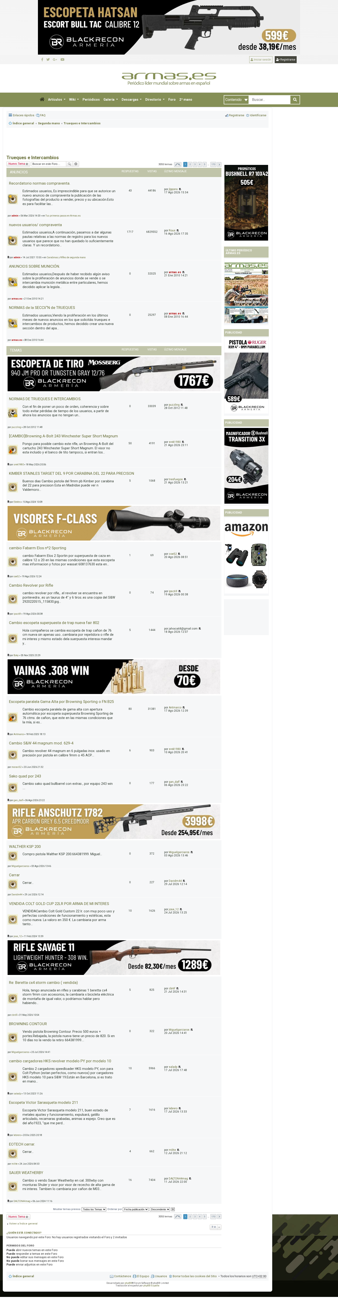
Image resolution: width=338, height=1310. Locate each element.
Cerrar (14, 875)
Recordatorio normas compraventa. (39, 183)
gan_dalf (174, 781)
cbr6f (172, 988)
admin (17, 257)
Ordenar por (115, 1209)
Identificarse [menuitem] (258, 115)
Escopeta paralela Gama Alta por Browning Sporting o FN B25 (61, 701)
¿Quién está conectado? (23, 1232)
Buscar (69, 164)
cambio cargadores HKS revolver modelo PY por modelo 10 (60, 1061)
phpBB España (151, 1285)
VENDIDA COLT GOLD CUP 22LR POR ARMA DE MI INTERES (59, 903)
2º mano (185, 99)
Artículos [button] (55, 99)
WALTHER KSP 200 (25, 846)
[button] (42, 100)
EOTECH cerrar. (22, 1144)
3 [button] (195, 164)
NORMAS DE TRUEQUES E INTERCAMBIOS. (45, 399)
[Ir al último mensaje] (179, 189)
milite (172, 1150)
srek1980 (175, 442)
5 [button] (204, 164)
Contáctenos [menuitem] (122, 1276)
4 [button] (200, 164)
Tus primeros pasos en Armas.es (63, 215)
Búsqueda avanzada (76, 164)
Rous (172, 230)
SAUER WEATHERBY (26, 1172)
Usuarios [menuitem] (161, 1276)
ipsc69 (173, 591)
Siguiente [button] (219, 164)
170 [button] (213, 164)
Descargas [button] (130, 99)
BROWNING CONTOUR (28, 1023)
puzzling (174, 404)
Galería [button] (109, 99)
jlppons (173, 189)
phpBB (128, 1283)
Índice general (23, 1276)
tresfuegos (176, 479)
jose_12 (174, 909)
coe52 (173, 553)
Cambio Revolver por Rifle (31, 585)
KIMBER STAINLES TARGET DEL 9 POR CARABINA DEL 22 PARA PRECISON (71, 473)
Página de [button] (177, 164)
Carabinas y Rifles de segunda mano (66, 257)
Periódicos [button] (91, 99)
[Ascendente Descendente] (160, 1209)
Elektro (17, 502)
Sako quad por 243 (25, 776)
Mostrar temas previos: (67, 1209)
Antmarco (175, 707)
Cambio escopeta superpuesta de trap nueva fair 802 (54, 622)
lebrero (173, 1108)
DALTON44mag (178, 1178)
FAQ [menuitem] (43, 115)
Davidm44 (175, 881)
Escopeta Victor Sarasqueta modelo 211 (43, 1102)
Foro (172, 99)
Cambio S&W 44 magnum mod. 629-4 (41, 743)
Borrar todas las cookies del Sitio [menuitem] (195, 1276)
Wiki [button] (72, 99)
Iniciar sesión (262, 59)
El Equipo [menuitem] (143, 1276)
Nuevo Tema (17, 1216)
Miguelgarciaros (179, 852)
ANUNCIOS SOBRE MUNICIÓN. (34, 266)
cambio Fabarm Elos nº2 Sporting (37, 548)
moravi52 (16, 767)
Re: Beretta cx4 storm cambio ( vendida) (43, 982)
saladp (173, 1067)
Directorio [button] (153, 99)
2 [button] (190, 164)
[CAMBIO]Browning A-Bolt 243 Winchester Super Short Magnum (63, 436)
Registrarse (287, 59)
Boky (16, 655)
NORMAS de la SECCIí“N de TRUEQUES (42, 307)
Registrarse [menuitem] (236, 115)
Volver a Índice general (23, 1223)
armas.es (175, 272)
